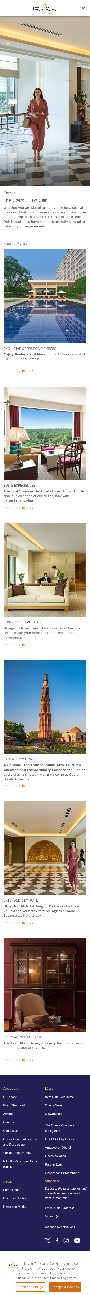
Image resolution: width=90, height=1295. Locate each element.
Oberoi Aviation (55, 1156)
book (26, 371)
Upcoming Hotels (15, 1198)
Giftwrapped (53, 1113)
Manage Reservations (60, 1227)
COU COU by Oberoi (59, 1139)
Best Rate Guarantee (59, 1097)
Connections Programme (62, 1173)
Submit (49, 1216)
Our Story (10, 1097)
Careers (8, 1122)
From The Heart (14, 1105)
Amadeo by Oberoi (58, 1147)
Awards (8, 1113)
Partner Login (54, 1164)
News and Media (14, 1206)
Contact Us (11, 1131)
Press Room (12, 1190)
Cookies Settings (30, 1287)
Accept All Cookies (65, 1287)
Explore (11, 371)
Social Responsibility (17, 1153)
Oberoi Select (54, 1105)
